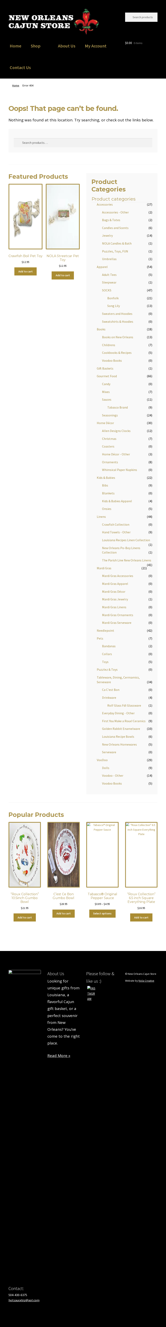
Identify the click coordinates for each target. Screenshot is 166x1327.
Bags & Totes (111, 220)
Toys (105, 662)
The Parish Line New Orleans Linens (126, 560)
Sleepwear (109, 282)
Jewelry (107, 235)
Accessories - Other (115, 212)
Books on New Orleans (117, 337)
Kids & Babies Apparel (117, 501)
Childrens (108, 345)
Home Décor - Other (116, 454)
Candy (106, 384)
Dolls (105, 768)
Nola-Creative (146, 980)
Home (15, 46)
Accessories (105, 204)
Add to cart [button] (25, 271)
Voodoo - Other (112, 775)
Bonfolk (113, 298)
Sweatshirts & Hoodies (117, 321)
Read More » (58, 1055)
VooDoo (102, 760)
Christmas (109, 439)
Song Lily (113, 306)
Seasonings (110, 415)
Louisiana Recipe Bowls (118, 736)
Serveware (109, 752)
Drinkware (109, 698)
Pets (100, 638)
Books (101, 329)
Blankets (108, 493)
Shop (35, 46)
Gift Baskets (105, 368)
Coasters (108, 446)
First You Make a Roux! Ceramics (124, 721)
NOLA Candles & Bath (117, 243)
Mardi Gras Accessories (117, 576)
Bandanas (109, 646)
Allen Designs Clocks (116, 431)
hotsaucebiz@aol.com (24, 1300)
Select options (102, 913)
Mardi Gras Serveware (116, 623)
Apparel (102, 267)
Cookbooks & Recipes (117, 353)
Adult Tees (109, 275)
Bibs (105, 485)
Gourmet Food (107, 376)
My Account (95, 46)
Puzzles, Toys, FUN (115, 251)
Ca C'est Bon (110, 690)
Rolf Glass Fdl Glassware (124, 705)
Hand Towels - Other (116, 532)
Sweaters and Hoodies (117, 314)
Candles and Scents (115, 228)
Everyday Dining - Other (118, 713)
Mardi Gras (104, 568)
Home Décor (105, 423)
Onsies (106, 509)
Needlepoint (105, 630)
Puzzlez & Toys (107, 669)
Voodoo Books (112, 360)
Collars (107, 654)
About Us (66, 46)
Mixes (106, 392)
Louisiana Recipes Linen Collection (126, 540)
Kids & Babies (106, 478)
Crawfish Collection (115, 524)
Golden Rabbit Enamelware (121, 729)
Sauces (106, 399)
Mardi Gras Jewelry (115, 599)
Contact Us (20, 67)
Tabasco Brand (117, 407)
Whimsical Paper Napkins (119, 470)
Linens (101, 517)
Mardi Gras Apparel (115, 584)
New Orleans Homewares (119, 744)
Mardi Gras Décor (113, 591)
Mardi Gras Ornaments (117, 615)
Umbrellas (109, 259)
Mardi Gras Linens (114, 607)
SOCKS (106, 290)
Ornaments (110, 462)
